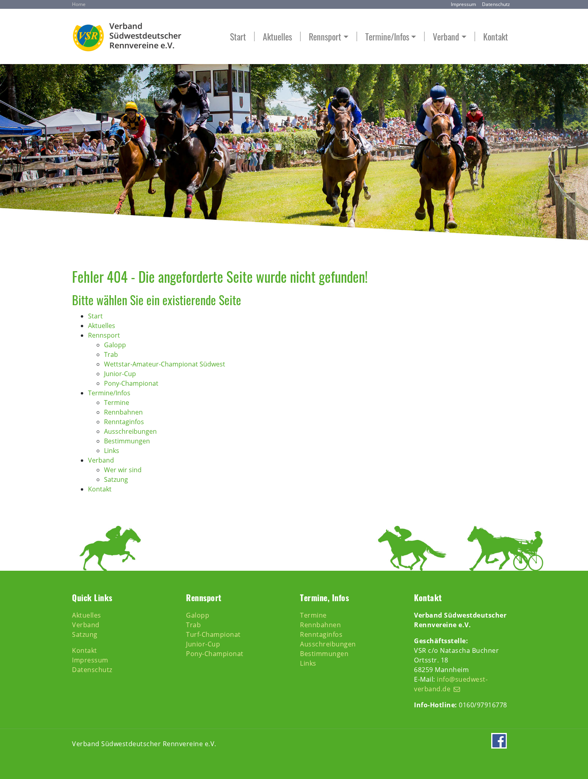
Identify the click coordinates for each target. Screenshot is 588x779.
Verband (86, 624)
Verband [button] (446, 37)
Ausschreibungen (328, 644)
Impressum (463, 4)
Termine (313, 615)
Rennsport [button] (325, 37)
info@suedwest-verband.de (451, 684)
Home (79, 4)
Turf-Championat (213, 634)
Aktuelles (277, 37)
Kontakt (495, 37)
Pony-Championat (215, 653)
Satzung (85, 634)
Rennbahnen (320, 624)
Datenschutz (496, 4)
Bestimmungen (324, 653)
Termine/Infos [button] (387, 37)
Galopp (197, 615)
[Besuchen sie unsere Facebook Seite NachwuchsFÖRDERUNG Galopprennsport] (499, 743)
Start (238, 37)
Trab (193, 624)
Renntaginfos (321, 634)
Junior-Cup (203, 644)
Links (308, 663)
